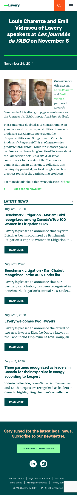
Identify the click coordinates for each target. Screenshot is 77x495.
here (67, 182)
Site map (59, 479)
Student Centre (16, 479)
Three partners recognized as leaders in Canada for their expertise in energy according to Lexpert (37, 372)
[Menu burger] (71, 5)
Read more (16, 250)
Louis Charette (63, 90)
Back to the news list (27, 189)
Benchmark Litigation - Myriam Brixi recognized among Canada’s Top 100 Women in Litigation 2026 (35, 220)
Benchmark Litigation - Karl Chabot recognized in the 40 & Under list (34, 273)
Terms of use (15, 483)
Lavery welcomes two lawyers (29, 321)
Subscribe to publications (38, 449)
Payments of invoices (39, 479)
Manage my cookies (37, 483)
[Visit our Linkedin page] (33, 464)
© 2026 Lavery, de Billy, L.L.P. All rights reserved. (38, 488)
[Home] (12, 5)
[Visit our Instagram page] (43, 464)
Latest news (16, 201)
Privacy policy (59, 483)
